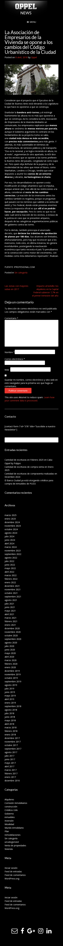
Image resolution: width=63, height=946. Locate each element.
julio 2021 (9, 603)
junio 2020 (10, 649)
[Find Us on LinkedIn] (49, 931)
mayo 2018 (10, 720)
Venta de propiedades (15, 845)
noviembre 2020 (13, 631)
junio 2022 (10, 564)
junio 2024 (10, 539)
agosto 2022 (11, 557)
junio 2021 (10, 607)
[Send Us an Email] (14, 931)
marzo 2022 (11, 575)
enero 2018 (10, 734)
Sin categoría (21, 272)
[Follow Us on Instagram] (40, 931)
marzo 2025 (11, 515)
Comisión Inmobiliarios (16, 803)
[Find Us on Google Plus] (31, 931)
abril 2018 (9, 723)
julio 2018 (9, 713)
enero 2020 (10, 667)
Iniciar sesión (11, 867)
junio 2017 (10, 759)
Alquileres (9, 799)
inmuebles (10, 817)
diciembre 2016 (12, 780)
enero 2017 (10, 777)
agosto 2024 (11, 532)
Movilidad (9, 824)
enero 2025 (10, 518)
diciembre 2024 (12, 522)
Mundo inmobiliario (14, 827)
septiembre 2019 (13, 681)
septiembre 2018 (13, 706)
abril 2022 (9, 571)
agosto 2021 (11, 600)
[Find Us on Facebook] (22, 931)
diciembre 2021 (12, 585)
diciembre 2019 (12, 670)
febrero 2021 (11, 621)
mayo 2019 (10, 695)
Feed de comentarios (15, 875)
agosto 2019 (11, 685)
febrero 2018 (11, 731)
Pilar (7, 831)
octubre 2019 (11, 677)
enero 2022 (10, 582)
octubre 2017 (11, 745)
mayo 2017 (10, 762)
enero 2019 (10, 702)
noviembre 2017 (13, 741)
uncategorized (12, 841)
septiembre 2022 (13, 554)
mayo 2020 (10, 653)
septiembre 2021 (13, 596)
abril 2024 (9, 543)
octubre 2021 (11, 593)
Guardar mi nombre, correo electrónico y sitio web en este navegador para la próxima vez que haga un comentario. (31, 383)
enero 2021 (10, 624)
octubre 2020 (11, 635)
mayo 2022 (10, 568)
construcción (11, 806)
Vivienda (9, 849)
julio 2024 (9, 536)
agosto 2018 (11, 709)
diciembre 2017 (12, 738)
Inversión (9, 820)
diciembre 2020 (12, 628)
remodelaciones (12, 834)
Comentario (11, 318)
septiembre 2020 (13, 639)
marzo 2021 (11, 617)
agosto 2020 (11, 642)
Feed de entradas (13, 871)
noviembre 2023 (13, 550)
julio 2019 (9, 688)
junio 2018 (10, 716)
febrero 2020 (11, 663)
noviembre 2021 (13, 589)
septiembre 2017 (13, 748)
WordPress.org (12, 878)
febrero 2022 (11, 578)
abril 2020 (9, 656)
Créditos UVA (11, 810)
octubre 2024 (11, 529)
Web (7, 369)
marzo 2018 (11, 727)
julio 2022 (9, 561)
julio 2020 (9, 646)
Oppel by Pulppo (13, 463)
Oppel (34, 57)
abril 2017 (9, 766)
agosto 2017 (11, 752)
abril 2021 (9, 614)
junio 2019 (10, 692)
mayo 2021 (10, 610)
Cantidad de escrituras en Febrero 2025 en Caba (28, 459)
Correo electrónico (15, 359)
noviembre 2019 (13, 674)
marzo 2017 (11, 769)
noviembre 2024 (13, 525)
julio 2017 (9, 755)
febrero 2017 (11, 773)
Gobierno (9, 813)
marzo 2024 (11, 547)
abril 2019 (9, 699)
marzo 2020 (11, 660)
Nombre (10, 352)
